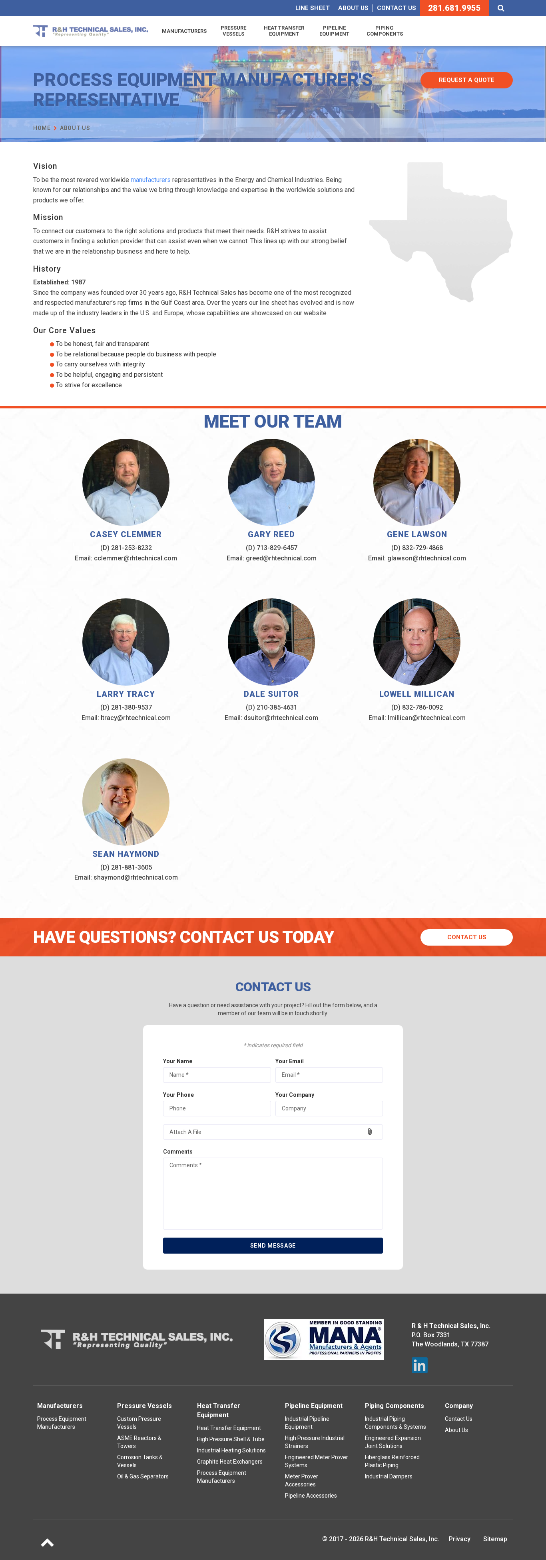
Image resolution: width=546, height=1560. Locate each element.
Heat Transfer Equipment (284, 31)
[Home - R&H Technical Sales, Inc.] (137, 1339)
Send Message (273, 1245)
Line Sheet (312, 8)
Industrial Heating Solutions (231, 1450)
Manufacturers (184, 31)
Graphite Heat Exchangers (230, 1461)
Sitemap (495, 1539)
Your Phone (178, 1095)
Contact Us (396, 8)
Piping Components (385, 31)
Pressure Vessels (233, 31)
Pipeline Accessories (311, 1495)
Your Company (294, 1095)
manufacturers (151, 180)
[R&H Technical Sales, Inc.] (90, 31)
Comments (178, 1151)
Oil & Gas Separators (143, 1476)
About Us (353, 8)
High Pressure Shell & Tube (231, 1439)
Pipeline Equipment (334, 31)
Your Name (177, 1061)
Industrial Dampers (388, 1476)
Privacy (459, 1539)
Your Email (289, 1061)
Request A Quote (466, 80)
